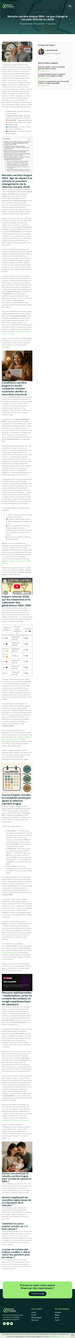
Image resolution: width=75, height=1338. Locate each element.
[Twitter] (7, 1323)
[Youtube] (11, 1323)
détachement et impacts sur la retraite (15, 1120)
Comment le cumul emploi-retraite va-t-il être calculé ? (18, 167)
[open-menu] (69, 6)
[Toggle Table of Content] (28, 139)
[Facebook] (4, 1323)
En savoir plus (55, 1336)
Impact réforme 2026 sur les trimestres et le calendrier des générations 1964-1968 (16, 151)
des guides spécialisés (9, 953)
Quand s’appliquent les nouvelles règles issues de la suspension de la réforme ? (17, 164)
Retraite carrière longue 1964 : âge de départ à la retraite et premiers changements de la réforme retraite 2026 (17, 143)
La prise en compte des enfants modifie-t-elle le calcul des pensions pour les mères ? (18, 170)
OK (63, 1336)
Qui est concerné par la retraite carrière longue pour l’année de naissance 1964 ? (17, 162)
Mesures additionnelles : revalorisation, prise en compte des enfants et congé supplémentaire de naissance (17, 158)
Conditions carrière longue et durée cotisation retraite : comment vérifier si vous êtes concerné (17, 148)
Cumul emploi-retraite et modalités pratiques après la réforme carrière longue (17, 154)
